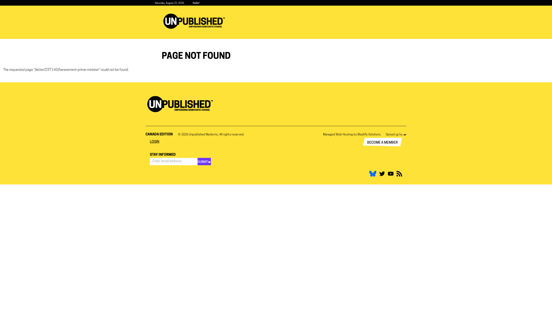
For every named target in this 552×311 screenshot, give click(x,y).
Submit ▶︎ (204, 162)
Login (154, 142)
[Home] (196, 21)
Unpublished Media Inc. (204, 134)
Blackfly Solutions (369, 134)
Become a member (382, 142)
